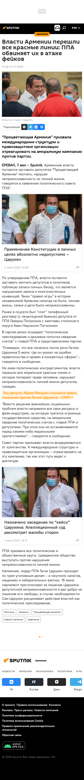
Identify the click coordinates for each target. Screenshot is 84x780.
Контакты (55, 705)
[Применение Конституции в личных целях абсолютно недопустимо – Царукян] (42, 219)
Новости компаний (46, 710)
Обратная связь (11, 735)
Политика (9, 612)
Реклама (7, 710)
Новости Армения (13, 619)
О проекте (8, 705)
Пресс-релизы (23, 710)
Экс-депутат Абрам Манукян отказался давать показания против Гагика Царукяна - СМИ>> (40, 395)
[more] (77, 267)
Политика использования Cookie (22, 720)
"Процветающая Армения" (47, 612)
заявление (33, 619)
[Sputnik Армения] (11, 29)
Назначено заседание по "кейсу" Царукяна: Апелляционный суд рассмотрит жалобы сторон (37, 527)
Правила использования (32, 705)
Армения (23, 612)
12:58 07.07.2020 (13, 66)
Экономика (44, 671)
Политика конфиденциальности (22, 715)
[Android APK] (14, 746)
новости (8, 671)
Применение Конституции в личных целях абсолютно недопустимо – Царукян (40, 254)
